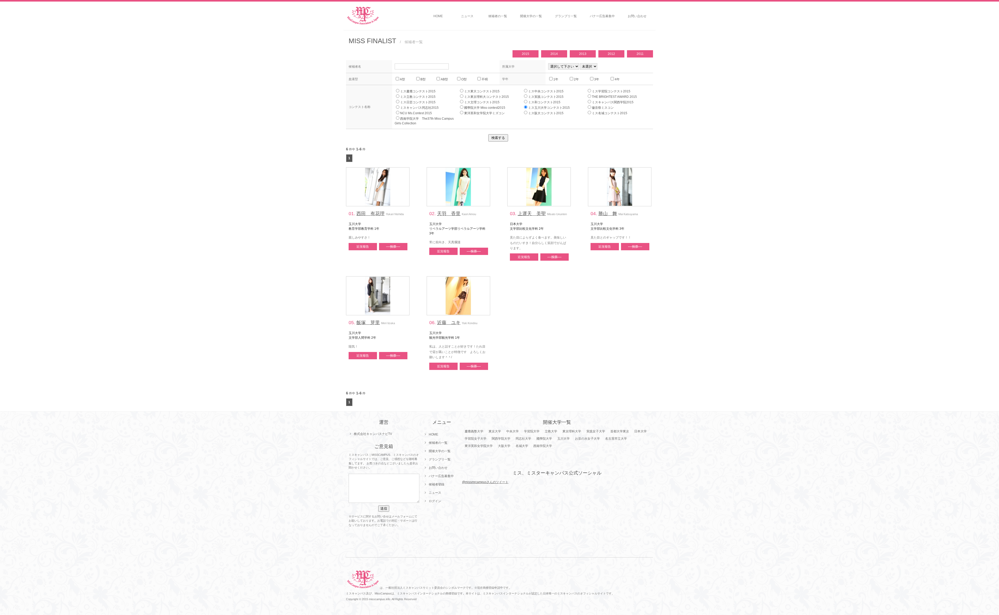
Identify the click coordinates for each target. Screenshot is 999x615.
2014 (554, 54)
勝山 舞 (607, 213)
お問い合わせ (637, 16)
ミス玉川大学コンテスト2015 (549, 108)
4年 (617, 79)
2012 (611, 54)
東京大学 (495, 431)
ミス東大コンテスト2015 (481, 91)
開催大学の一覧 (531, 16)
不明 (485, 79)
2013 (582, 54)
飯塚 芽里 (368, 322)
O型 (464, 79)
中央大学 (512, 431)
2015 (525, 54)
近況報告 (362, 246)
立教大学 (551, 431)
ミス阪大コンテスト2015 (545, 113)
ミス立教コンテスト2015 (418, 97)
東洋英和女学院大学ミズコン (484, 113)
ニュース (467, 16)
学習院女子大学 (475, 438)
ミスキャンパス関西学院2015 (612, 102)
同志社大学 (523, 438)
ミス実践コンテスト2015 (545, 97)
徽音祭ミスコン (603, 108)
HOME (438, 16)
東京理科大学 (571, 431)
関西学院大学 (501, 438)
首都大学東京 (619, 431)
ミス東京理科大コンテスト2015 (486, 97)
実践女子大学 (595, 431)
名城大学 (522, 446)
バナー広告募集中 (602, 16)
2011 (640, 54)
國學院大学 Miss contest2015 (484, 108)
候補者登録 (436, 484)
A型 (402, 79)
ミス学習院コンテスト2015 (611, 91)
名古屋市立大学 (616, 438)
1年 (555, 79)
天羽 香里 (448, 213)
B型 (423, 79)
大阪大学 (504, 446)
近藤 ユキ (448, 322)
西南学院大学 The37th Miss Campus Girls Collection (426, 121)
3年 (596, 79)
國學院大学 (544, 438)
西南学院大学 (542, 446)
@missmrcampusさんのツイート (485, 482)
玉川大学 (563, 438)
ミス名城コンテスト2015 (609, 113)
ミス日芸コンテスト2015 (418, 102)
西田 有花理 (370, 213)
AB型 (444, 79)
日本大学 (640, 431)
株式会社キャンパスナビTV (373, 434)
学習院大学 (532, 431)
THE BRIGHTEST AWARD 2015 (614, 97)
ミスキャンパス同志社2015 (419, 108)
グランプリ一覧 (566, 16)
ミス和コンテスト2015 (544, 102)
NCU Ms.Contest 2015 (416, 113)
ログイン (435, 501)
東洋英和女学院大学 (479, 446)
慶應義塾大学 (474, 431)
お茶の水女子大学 (587, 438)
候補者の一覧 (497, 16)
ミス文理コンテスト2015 (481, 102)
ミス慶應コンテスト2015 (418, 91)
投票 (393, 246)
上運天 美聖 (532, 213)
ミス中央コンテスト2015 (545, 91)
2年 (576, 79)
